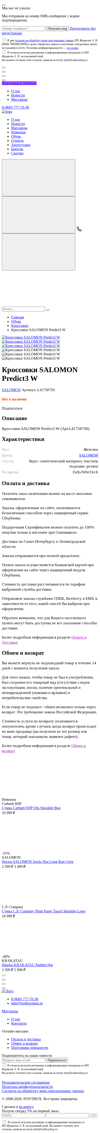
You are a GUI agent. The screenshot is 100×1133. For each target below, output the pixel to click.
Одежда (17, 141)
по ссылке (72, 48)
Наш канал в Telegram (19, 83)
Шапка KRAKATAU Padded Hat (27, 965)
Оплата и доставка (26, 1039)
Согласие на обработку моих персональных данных (43, 1091)
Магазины (19, 99)
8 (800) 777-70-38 (15, 107)
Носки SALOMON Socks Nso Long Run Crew (38, 862)
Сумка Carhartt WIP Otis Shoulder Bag (31, 808)
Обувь (16, 136)
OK (94, 1115)
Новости (18, 95)
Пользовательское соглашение (26, 1082)
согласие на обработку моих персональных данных (44, 40)
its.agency (26, 1107)
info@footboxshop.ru (27, 1003)
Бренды (17, 149)
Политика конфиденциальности (27, 1087)
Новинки (18, 132)
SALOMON (11, 390)
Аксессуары (20, 145)
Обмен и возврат (24, 1043)
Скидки (17, 153)
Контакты (19, 1023)
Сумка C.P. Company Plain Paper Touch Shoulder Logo (43, 911)
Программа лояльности (29, 1048)
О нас (15, 91)
